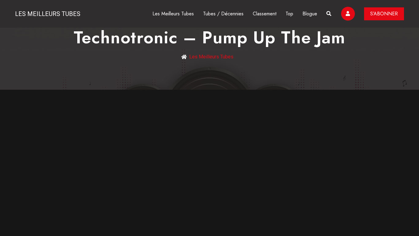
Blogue (309, 13)
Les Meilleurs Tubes (47, 14)
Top (289, 13)
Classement (264, 13)
